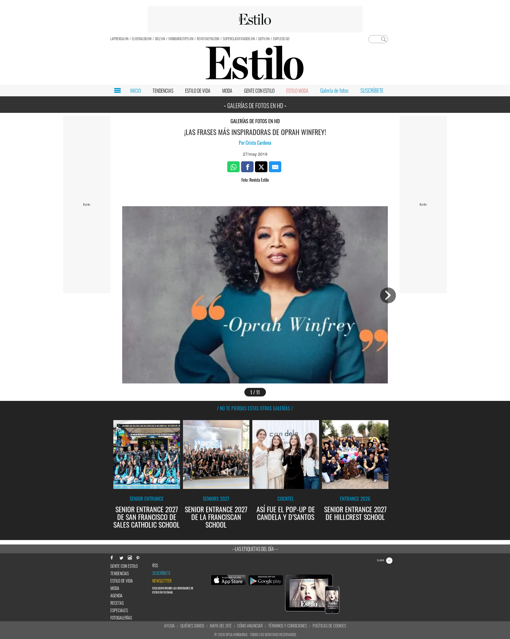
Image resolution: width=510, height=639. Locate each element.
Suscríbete (161, 573)
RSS (155, 565)
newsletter (161, 580)
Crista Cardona (258, 142)
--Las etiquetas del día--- (255, 548)
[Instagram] (130, 557)
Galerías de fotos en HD (255, 121)
